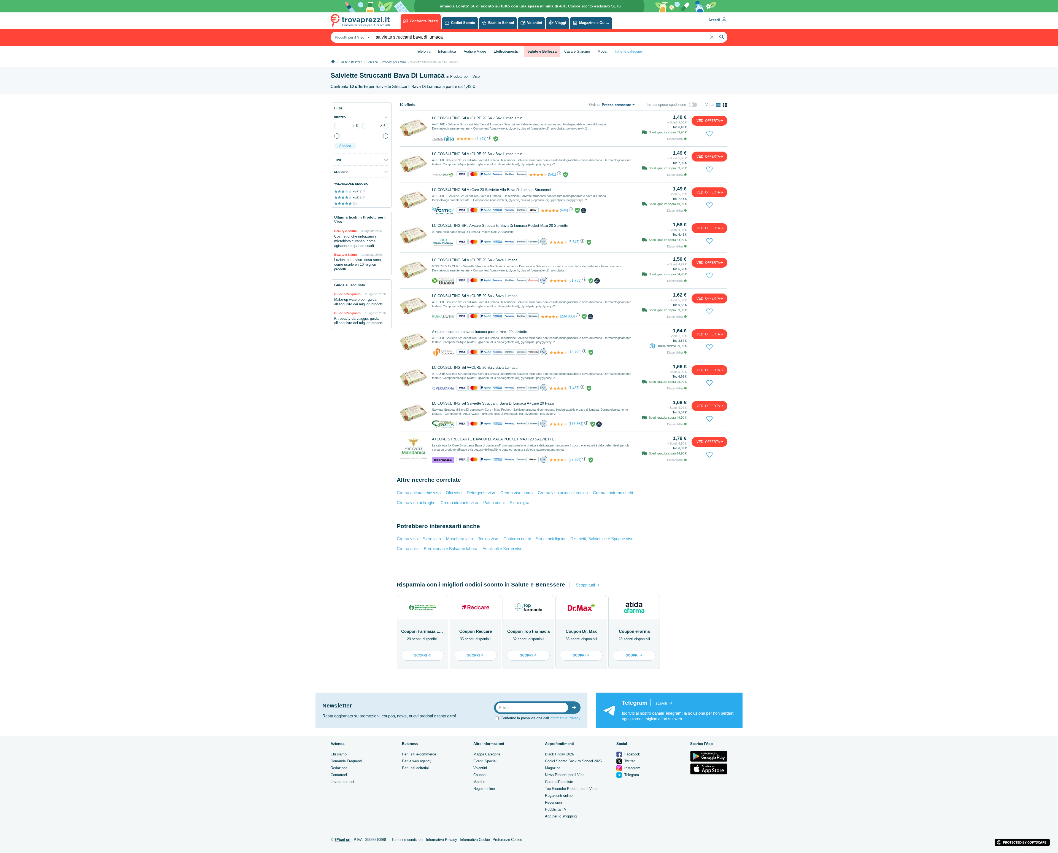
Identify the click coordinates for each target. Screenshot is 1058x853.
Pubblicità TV (555, 809)
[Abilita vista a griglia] (725, 105)
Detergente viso (481, 492)
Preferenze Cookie (507, 840)
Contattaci (339, 775)
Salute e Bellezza (350, 62)
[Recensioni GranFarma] (558, 242)
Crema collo (408, 548)
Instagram (631, 768)
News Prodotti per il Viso (564, 775)
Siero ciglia (519, 502)
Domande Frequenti (346, 761)
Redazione (339, 768)
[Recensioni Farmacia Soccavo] (558, 352)
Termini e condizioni (407, 840)
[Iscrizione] (575, 707)
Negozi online (484, 789)
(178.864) (575, 424)
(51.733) (574, 280)
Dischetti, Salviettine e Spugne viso (601, 538)
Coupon (479, 775)
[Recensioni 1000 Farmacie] (558, 460)
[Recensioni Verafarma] (558, 388)
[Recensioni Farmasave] (550, 316)
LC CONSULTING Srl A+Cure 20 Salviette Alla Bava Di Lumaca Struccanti (491, 190)
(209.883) (567, 316)
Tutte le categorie (628, 51)
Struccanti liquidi (550, 538)
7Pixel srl (342, 840)
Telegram (631, 775)
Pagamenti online (559, 795)
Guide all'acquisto (559, 782)
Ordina (594, 105)
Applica (345, 146)
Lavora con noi (342, 782)
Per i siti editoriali (416, 768)
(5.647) (573, 242)
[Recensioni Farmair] (550, 210)
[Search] (721, 37)
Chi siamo (339, 754)
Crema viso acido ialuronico (563, 492)
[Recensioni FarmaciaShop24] (538, 174)
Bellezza (372, 62)
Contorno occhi (517, 538)
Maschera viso (459, 538)
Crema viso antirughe (416, 502)
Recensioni (554, 802)
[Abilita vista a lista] (718, 105)
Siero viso (432, 538)
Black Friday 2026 (559, 754)
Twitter (629, 761)
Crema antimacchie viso (419, 492)
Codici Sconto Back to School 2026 (573, 761)
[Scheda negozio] (443, 139)
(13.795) (574, 352)
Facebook (631, 754)
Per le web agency (416, 761)
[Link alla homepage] (333, 62)
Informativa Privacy (565, 718)
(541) (552, 174)
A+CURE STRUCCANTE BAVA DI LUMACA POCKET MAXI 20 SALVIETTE (493, 439)
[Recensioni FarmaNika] (465, 139)
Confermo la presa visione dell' (541, 718)
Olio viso (453, 492)
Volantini (480, 768)
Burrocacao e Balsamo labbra (450, 548)
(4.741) (480, 138)
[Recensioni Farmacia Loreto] (558, 424)
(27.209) (574, 460)
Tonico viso (488, 538)
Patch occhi (493, 502)
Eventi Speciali (485, 761)
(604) (564, 210)
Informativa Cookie (475, 840)
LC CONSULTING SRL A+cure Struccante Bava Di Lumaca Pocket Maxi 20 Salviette (500, 226)
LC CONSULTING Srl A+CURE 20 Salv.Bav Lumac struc (477, 118)
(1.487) (573, 388)
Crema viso (407, 538)
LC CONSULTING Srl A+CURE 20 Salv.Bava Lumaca (474, 260)
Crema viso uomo (516, 492)
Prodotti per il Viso (394, 62)
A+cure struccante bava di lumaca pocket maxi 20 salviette (479, 332)
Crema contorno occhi (613, 492)
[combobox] (352, 37)
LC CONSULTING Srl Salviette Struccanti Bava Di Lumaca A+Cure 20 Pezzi (493, 403)
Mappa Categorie (486, 754)
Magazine (552, 768)
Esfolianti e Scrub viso (502, 548)
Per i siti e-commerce (419, 754)
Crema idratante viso (459, 502)
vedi (708, 121)
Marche (479, 782)
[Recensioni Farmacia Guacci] (558, 280)
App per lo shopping (561, 816)
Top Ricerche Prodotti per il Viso (571, 789)
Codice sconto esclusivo (529, 6)
